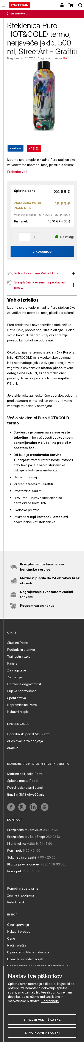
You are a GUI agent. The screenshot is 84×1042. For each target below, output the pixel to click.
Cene (11, 938)
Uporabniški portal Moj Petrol (28, 734)
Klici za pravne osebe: (23, 864)
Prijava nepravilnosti (21, 691)
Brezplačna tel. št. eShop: (26, 837)
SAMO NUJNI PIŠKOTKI (42, 1032)
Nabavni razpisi (18, 712)
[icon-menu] (3, 5)
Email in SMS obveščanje (26, 794)
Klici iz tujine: (16, 844)
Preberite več (17, 172)
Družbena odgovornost (24, 684)
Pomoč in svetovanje (22, 888)
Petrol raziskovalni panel (25, 787)
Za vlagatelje (16, 670)
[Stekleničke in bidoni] (8, 14)
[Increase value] (34, 237)
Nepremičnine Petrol (22, 705)
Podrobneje (50, 1001)
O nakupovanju (18, 925)
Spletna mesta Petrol (22, 781)
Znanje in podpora (20, 895)
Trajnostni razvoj (19, 656)
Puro (66, 58)
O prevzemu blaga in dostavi (28, 952)
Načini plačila (16, 945)
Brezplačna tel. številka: (24, 830)
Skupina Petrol (17, 643)
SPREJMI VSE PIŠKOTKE (42, 1019)
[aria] (11, 807)
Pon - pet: (14, 850)
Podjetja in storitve (21, 650)
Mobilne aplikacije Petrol (25, 774)
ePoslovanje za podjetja (25, 741)
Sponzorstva (16, 698)
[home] (19, 5)
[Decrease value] (15, 237)
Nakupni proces (18, 931)
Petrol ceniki (16, 902)
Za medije (14, 677)
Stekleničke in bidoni (20, 13)
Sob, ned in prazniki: (22, 857)
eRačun (12, 748)
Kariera (12, 663)
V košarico (42, 251)
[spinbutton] (24, 237)
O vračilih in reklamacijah (25, 959)
